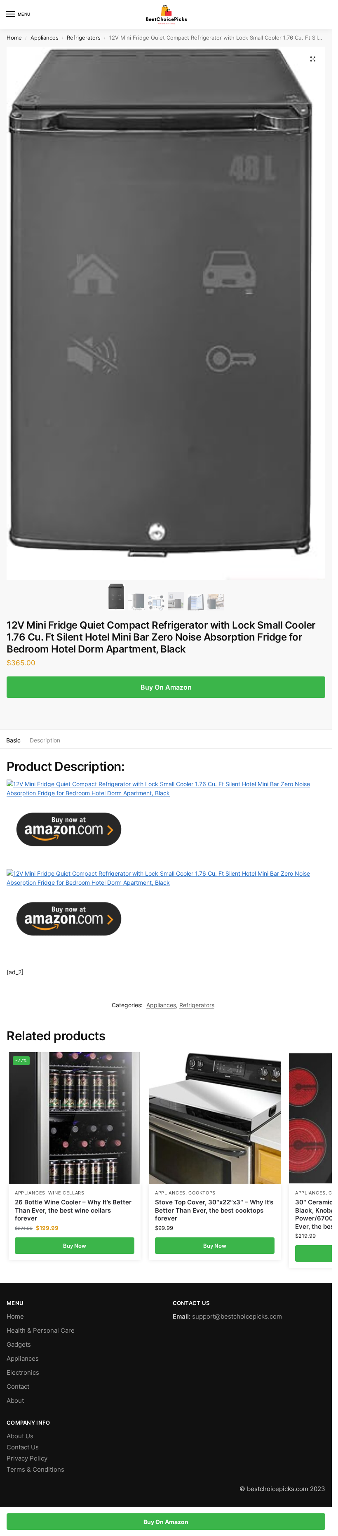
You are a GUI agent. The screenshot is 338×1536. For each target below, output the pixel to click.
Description (45, 740)
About (15, 1400)
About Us (20, 1436)
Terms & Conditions (35, 1469)
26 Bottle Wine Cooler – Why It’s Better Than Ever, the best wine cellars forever (73, 1210)
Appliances (45, 37)
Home (14, 37)
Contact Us (23, 1447)
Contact (18, 1386)
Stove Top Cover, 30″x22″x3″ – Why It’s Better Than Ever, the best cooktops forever (214, 1210)
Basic (13, 740)
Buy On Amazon (166, 687)
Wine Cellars (66, 1193)
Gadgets (19, 1344)
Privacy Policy (27, 1458)
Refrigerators (84, 37)
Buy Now (74, 1245)
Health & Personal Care (41, 1330)
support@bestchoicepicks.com (237, 1316)
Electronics (23, 1372)
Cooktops (202, 1193)
